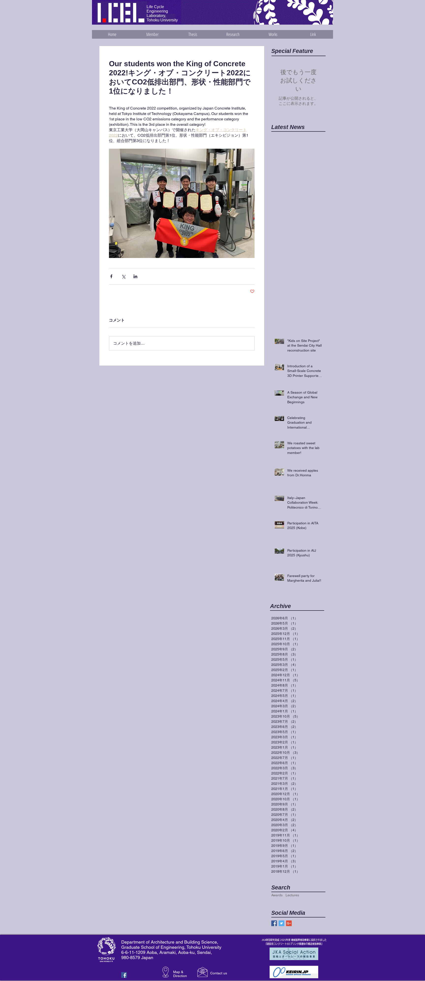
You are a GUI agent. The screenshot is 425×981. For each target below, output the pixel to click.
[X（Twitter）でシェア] (123, 276)
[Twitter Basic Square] (281, 923)
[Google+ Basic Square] (289, 923)
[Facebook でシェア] (111, 276)
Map (176, 972)
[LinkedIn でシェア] (135, 276)
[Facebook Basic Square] (274, 923)
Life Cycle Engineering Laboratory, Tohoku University (162, 13)
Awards (277, 895)
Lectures (292, 895)
